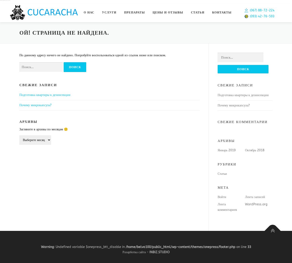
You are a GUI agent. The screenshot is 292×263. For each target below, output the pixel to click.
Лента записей (255, 197)
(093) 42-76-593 (262, 16)
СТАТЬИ (197, 12)
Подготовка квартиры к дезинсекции (44, 95)
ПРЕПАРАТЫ (134, 12)
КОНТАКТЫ (222, 12)
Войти (222, 197)
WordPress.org (256, 204)
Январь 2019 (227, 150)
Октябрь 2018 (254, 150)
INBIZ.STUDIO (159, 252)
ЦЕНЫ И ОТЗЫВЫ (168, 12)
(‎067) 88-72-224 (262, 10)
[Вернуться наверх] (273, 231)
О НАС (89, 12)
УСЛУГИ (109, 12)
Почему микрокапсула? (35, 105)
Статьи (222, 174)
